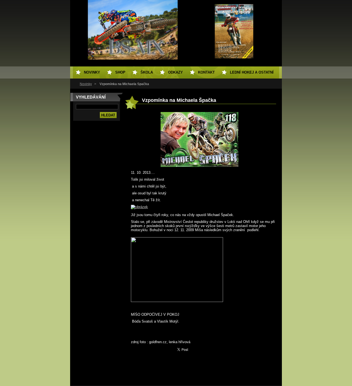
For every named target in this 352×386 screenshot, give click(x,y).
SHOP (120, 72)
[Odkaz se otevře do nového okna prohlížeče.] (199, 166)
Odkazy (175, 72)
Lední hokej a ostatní (252, 72)
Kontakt (206, 72)
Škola (147, 72)
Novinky (86, 84)
